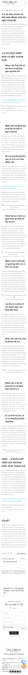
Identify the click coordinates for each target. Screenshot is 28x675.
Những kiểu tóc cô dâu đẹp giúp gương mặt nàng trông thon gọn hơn (13, 590)
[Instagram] (18, 672)
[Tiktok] (15, 672)
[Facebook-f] (13, 672)
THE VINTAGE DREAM (10, 562)
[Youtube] (20, 672)
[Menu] (25, 2)
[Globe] (10, 672)
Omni (17, 39)
